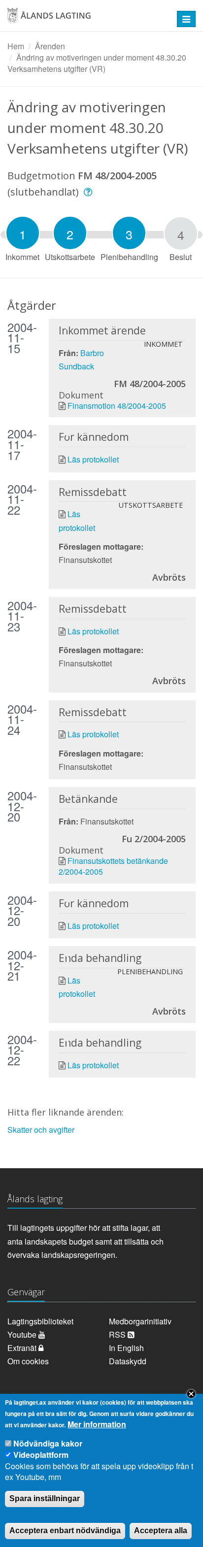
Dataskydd (127, 1361)
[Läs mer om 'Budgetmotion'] (89, 191)
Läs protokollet (93, 459)
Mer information (97, 1424)
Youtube (22, 1334)
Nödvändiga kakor (47, 1443)
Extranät (22, 1347)
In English (126, 1347)
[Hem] (84, 19)
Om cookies (28, 1361)
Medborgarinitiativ (140, 1321)
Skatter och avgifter (40, 1129)
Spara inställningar (44, 1498)
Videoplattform (40, 1454)
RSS (118, 1334)
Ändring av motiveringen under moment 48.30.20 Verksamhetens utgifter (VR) (96, 63)
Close (191, 1394)
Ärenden (50, 46)
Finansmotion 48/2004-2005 (117, 405)
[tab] (22, 233)
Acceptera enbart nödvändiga (65, 1530)
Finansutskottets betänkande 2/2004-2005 (113, 866)
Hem (15, 46)
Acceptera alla (160, 1530)
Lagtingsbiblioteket (40, 1321)
